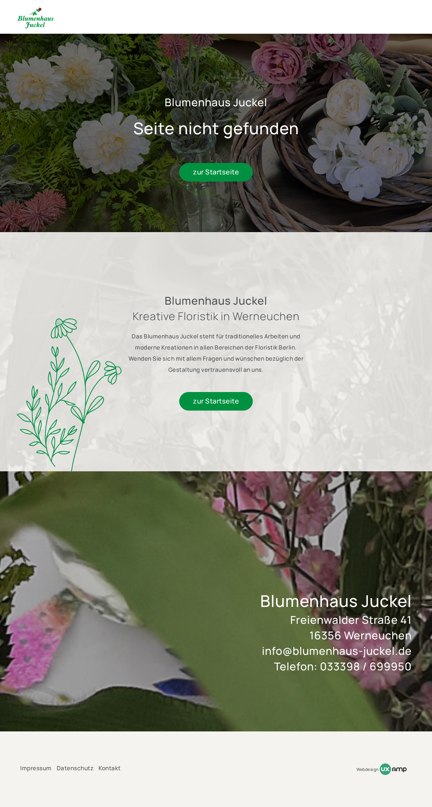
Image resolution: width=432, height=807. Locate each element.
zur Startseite (216, 171)
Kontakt (110, 768)
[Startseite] (35, 18)
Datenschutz (75, 768)
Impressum (36, 768)
